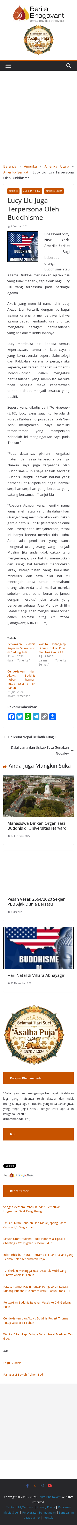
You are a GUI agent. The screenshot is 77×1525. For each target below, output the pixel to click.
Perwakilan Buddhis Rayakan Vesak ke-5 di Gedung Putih (21, 648)
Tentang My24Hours (19, 1507)
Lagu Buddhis (12, 1363)
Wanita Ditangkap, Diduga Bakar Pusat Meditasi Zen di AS (53, 648)
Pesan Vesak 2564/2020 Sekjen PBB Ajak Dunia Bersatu (36, 901)
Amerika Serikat (15, 172)
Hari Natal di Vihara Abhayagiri (36, 975)
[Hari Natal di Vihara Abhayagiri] (38, 930)
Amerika (30, 166)
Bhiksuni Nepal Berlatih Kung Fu (33, 737)
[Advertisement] (38, 111)
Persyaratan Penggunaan (39, 1512)
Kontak (48, 1517)
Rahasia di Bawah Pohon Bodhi (24, 1374)
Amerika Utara (57, 166)
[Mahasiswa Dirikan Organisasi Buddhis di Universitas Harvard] (38, 778)
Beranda (9, 166)
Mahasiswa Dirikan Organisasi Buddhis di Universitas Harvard (37, 825)
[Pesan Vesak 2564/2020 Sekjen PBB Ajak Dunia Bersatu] (38, 853)
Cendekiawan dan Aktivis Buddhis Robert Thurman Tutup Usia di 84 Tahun (21, 679)
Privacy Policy (46, 1507)
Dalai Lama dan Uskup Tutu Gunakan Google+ (40, 750)
